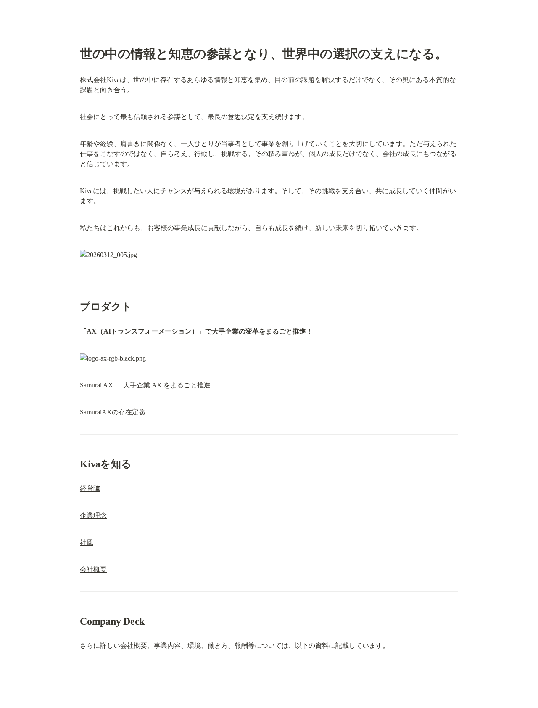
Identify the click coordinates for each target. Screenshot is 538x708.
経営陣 (90, 488)
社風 (86, 542)
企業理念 (93, 515)
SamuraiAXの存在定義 (112, 412)
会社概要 (93, 569)
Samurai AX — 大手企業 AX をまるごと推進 (145, 385)
